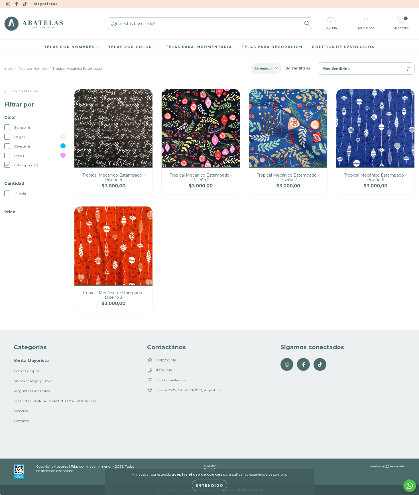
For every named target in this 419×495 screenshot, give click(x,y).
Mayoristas (46, 4)
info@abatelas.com (172, 380)
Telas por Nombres (70, 47)
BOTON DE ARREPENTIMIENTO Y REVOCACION (55, 401)
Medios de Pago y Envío (33, 381)
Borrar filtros (297, 68)
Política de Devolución (343, 47)
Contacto (21, 421)
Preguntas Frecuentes (32, 391)
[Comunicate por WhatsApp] (409, 485)
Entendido (209, 485)
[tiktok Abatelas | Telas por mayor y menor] (25, 4)
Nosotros (21, 411)
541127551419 (166, 360)
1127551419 (164, 370)
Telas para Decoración (272, 47)
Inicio (8, 68)
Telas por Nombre (32, 68)
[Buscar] (307, 24)
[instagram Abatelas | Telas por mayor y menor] (8, 4)
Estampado (263, 68)
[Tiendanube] (387, 467)
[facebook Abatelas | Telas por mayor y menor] (17, 4)
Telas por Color (131, 47)
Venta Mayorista (31, 360)
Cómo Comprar (27, 371)
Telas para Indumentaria (199, 47)
